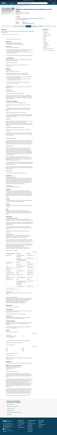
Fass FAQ (39, 427)
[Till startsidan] (1, 5)
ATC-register (40, 425)
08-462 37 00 (22, 422)
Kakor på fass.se (30, 428)
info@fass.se (22, 423)
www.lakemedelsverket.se (16, 302)
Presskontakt (30, 427)
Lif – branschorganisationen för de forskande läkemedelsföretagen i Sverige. (8, 426)
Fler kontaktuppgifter (21, 427)
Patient (8, 3)
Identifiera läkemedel (41, 424)
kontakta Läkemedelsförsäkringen (22, 19)
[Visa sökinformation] (48, 3)
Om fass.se (29, 422)
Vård (11, 3)
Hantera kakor (30, 431)
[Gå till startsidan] (3, 3)
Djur (14, 3)
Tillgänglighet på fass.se (31, 423)
